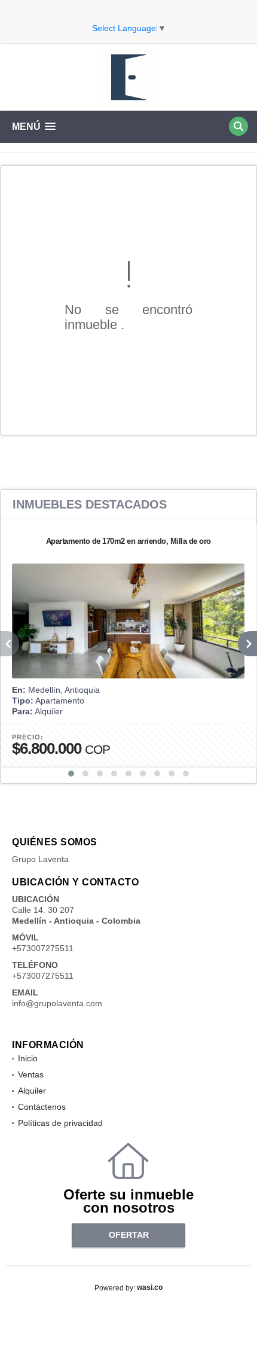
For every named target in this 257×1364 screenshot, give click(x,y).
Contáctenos (42, 1107)
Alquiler (32, 1090)
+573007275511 (43, 948)
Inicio (28, 1058)
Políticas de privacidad (60, 1123)
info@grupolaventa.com (57, 1003)
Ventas (31, 1074)
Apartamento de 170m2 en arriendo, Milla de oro (128, 541)
